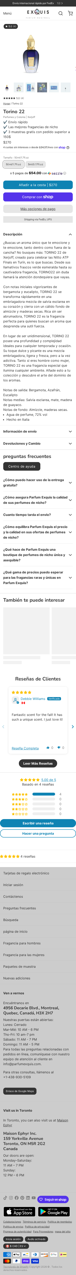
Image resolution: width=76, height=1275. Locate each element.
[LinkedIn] (28, 1199)
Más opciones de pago (38, 209)
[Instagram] (11, 1199)
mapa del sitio (63, 1231)
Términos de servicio (34, 1221)
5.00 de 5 (48, 780)
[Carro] (69, 13)
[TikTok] (5, 1199)
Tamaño (16, 157)
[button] (38, 173)
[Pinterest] (22, 1199)
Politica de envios (13, 1226)
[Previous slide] (3, 726)
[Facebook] (17, 1199)
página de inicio (15, 931)
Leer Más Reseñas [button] (38, 763)
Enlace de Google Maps (20, 1091)
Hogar (6, 103)
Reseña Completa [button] (25, 748)
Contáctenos (13, 896)
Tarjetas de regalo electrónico (26, 873)
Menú (7, 13)
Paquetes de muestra (19, 966)
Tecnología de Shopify (16, 1266)
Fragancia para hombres (22, 943)
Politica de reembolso (60, 1221)
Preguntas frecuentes (19, 908)
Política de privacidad (37, 1226)
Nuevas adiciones (16, 978)
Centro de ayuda (21, 466)
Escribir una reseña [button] (38, 823)
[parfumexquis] (38, 13)
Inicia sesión (13, 1239)
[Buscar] (59, 13)
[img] (21, 692)
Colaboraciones (12, 1221)
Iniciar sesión (13, 885)
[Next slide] (73, 726)
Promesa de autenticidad (17, 1231)
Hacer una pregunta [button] (38, 833)
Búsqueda (10, 920)
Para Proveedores (43, 1231)
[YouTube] (34, 1199)
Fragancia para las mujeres (23, 955)
